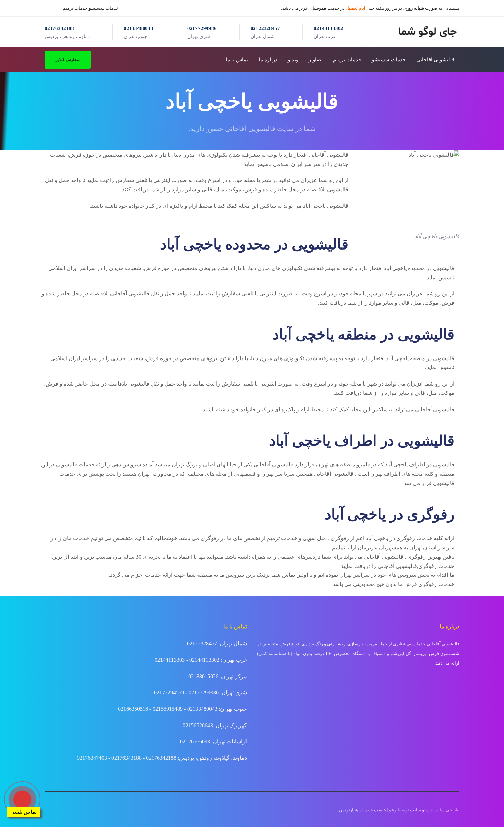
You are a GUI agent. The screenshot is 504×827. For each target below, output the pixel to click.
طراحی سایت (446, 809)
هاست (380, 809)
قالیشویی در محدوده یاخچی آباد (419, 268)
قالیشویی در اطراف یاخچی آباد (419, 464)
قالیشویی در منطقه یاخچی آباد (420, 358)
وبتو (392, 809)
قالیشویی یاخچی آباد (325, 206)
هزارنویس (348, 809)
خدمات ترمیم (75, 8)
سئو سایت (420, 809)
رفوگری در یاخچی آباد (390, 538)
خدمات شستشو (104, 8)
